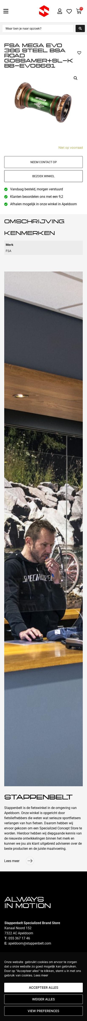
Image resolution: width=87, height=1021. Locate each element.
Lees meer (41, 975)
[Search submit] (80, 28)
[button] (6, 11)
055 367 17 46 (19, 938)
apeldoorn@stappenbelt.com (29, 943)
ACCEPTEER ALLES (43, 988)
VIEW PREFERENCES (43, 1011)
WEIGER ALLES (43, 999)
